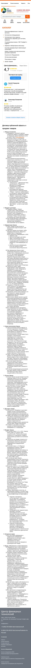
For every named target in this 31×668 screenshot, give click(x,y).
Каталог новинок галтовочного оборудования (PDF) (12, 658)
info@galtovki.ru (4, 623)
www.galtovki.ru (20, 137)
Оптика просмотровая (11, 57)
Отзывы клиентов (5, 643)
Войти (4, 22)
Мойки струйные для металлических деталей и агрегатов (15, 52)
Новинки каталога (5, 657)
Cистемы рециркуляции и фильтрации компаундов (15, 48)
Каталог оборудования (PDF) (7, 652)
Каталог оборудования (6, 649)
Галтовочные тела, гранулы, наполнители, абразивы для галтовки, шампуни (15, 39)
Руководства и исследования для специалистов (12, 663)
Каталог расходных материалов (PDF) (9, 653)
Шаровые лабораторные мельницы (14, 45)
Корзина (19, 22)
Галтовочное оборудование (12, 35)
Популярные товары (10, 59)
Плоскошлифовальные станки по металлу (14, 32)
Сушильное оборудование (12, 55)
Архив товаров (9, 61)
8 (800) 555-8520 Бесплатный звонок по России (14, 631)
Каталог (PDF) (26, 22)
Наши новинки (4, 3)
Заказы (12, 22)
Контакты (3, 646)
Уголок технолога (14, 3)
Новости (23, 3)
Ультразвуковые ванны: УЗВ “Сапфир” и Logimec (16, 42)
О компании (4, 637)
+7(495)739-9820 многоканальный (12, 627)
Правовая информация (6, 644)
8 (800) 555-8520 (23, 10)
